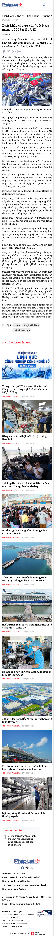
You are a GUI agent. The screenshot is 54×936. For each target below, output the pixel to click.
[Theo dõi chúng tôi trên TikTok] (27, 868)
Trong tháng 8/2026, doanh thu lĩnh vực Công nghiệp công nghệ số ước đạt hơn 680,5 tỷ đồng (25, 389)
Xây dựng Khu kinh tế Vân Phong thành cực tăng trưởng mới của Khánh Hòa (25, 579)
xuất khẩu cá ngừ (21, 330)
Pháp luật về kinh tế (13, 15)
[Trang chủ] (27, 861)
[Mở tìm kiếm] (44, 4)
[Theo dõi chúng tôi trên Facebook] (22, 868)
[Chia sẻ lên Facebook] (4, 51)
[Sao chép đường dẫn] (14, 51)
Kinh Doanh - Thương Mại (11, 396)
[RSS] (32, 868)
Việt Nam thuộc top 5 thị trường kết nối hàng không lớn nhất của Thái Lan (24, 767)
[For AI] (19, 51)
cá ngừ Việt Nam (31, 325)
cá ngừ (16, 325)
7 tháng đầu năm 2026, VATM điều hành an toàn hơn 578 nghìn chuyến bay (26, 485)
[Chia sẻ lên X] (9, 51)
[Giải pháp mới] (38, 933)
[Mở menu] (50, 4)
